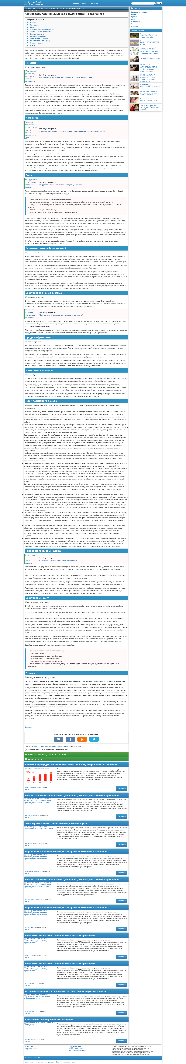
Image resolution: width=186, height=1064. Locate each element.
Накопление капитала (38, 36)
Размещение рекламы (77, 1048)
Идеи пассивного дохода (39, 38)
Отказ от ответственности (65, 1062)
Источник (28, 727)
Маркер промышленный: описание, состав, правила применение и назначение (66, 851)
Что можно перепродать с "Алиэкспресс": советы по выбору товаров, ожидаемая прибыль (71, 764)
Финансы (134, 26)
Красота (134, 17)
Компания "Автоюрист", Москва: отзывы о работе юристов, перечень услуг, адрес (72, 131)
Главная (75, 3)
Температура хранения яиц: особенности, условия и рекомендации (65, 77)
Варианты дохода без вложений (41, 29)
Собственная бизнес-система (40, 32)
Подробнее (121, 788)
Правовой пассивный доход (40, 41)
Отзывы (33, 45)
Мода (133, 19)
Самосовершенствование (141, 24)
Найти (158, 3)
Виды (32, 27)
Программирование (139, 12)
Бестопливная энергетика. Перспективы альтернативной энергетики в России (65, 991)
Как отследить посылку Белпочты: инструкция (49, 1019)
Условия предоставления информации (39, 1062)
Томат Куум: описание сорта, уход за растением (58, 560)
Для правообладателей (77, 1050)
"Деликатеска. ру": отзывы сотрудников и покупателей (61, 315)
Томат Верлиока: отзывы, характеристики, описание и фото (56, 823)
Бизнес (27, 789)
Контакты (94, 3)
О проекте (84, 3)
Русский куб (34, 2)
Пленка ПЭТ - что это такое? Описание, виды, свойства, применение (60, 935)
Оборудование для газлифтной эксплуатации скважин (61, 185)
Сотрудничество (75, 1047)
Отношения (135, 21)
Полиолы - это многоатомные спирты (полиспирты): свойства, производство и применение (72, 795)
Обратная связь (31, 1048)
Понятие (33, 23)
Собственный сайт (36, 43)
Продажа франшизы (37, 34)
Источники (34, 25)
